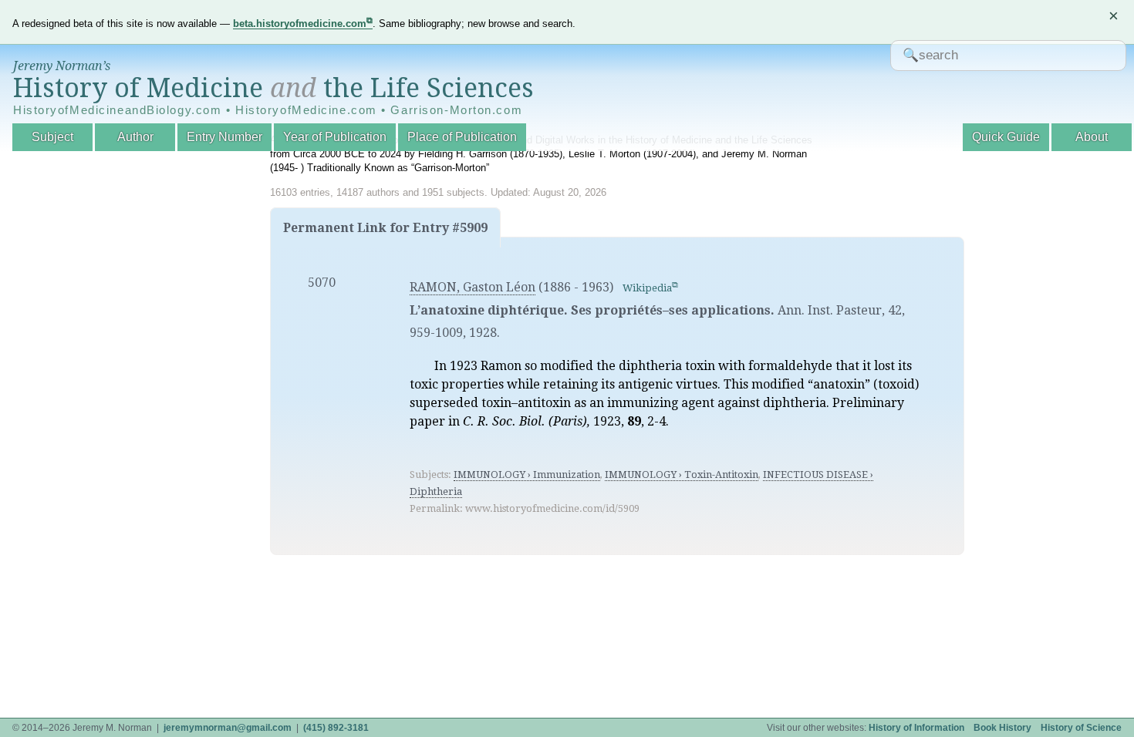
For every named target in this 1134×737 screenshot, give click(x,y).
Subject (52, 136)
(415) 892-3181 (336, 727)
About (1091, 136)
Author (135, 136)
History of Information (916, 727)
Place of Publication (462, 136)
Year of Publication (334, 136)
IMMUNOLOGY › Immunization (527, 474)
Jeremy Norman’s (61, 66)
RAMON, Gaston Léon (472, 287)
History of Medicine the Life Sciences (273, 88)
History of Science (1081, 727)
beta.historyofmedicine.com (299, 23)
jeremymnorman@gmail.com (228, 727)
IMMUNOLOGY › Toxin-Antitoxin (681, 474)
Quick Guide (1006, 136)
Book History (1002, 727)
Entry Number (224, 136)
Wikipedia (647, 288)
